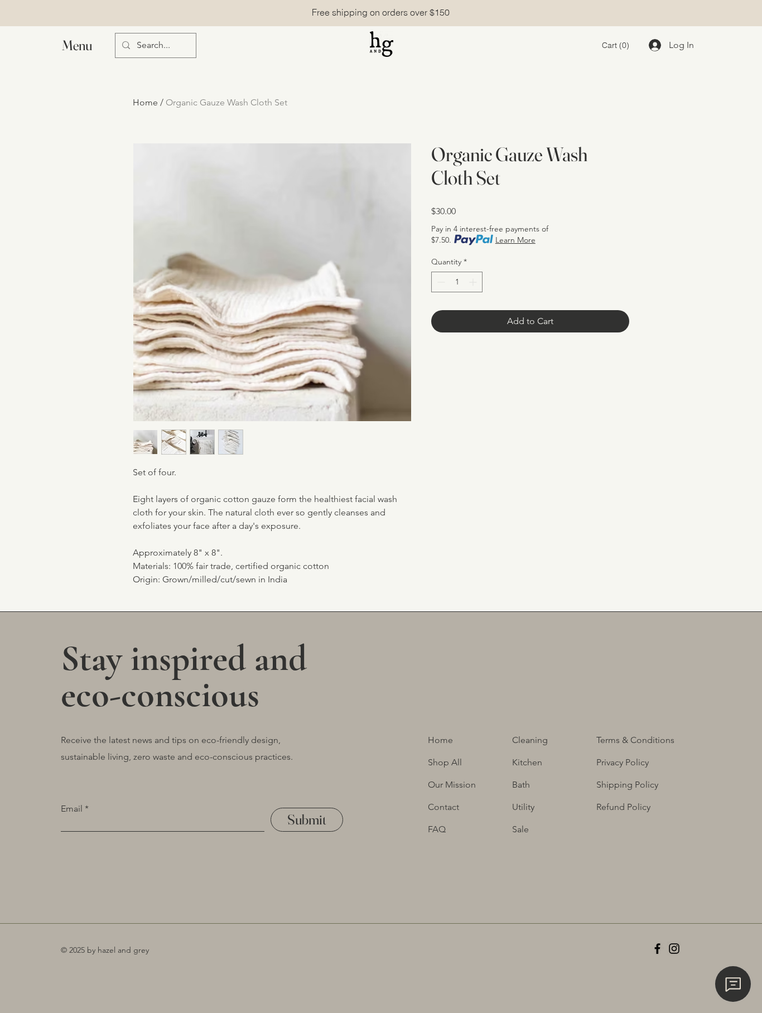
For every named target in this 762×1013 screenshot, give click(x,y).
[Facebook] (657, 949)
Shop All (445, 762)
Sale (520, 829)
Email (72, 808)
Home (145, 102)
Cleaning (530, 740)
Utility (523, 807)
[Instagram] (674, 949)
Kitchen (527, 762)
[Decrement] (440, 282)
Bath (521, 784)
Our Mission (452, 784)
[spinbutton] (457, 282)
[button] (87, 45)
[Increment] (474, 282)
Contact (443, 807)
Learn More (515, 240)
